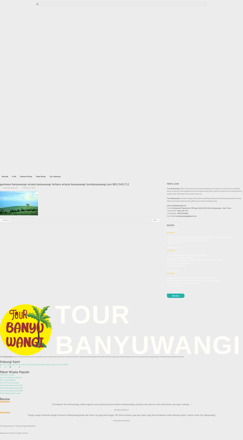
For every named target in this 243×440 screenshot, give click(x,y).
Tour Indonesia (55, 176)
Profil (14, 176)
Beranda (5, 176)
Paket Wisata (41, 176)
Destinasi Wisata (26, 176)
